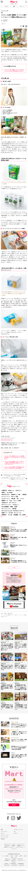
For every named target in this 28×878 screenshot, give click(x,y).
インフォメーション (20, 844)
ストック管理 (17, 500)
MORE (14, 567)
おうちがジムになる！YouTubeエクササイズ (13, 510)
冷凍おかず (5, 502)
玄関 (16, 506)
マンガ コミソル (21, 860)
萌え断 (13, 498)
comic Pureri (13, 860)
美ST (12, 857)
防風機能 (16, 514)
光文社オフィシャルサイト (9, 847)
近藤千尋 (4, 490)
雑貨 (14, 6)
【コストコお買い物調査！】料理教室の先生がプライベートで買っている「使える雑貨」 (14, 467)
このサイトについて (7, 844)
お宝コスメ (19, 490)
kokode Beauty (13, 863)
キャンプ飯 (15, 496)
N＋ (18, 498)
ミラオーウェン (6, 498)
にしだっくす (18, 512)
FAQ (14, 844)
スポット (2, 833)
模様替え (4, 514)
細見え (4, 492)
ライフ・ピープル (4, 837)
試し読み (14, 804)
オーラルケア (13, 502)
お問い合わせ (7, 845)
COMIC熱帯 (6, 860)
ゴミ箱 (10, 514)
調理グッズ (5, 500)
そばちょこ (16, 504)
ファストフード (6, 496)
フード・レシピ (22, 6)
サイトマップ (14, 848)
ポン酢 (11, 512)
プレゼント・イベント (18, 829)
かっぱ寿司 (23, 514)
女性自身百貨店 (21, 863)
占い (15, 831)
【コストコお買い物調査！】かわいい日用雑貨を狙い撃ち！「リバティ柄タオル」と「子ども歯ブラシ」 (14, 457)
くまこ (22, 498)
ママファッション (6, 504)
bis (16, 857)
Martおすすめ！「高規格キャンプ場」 (11, 494)
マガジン (7, 6)
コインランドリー (6, 508)
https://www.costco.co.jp (7, 439)
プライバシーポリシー (20, 847)
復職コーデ (4, 512)
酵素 (12, 506)
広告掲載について (20, 845)
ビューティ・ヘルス (5, 835)
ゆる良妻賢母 (5, 506)
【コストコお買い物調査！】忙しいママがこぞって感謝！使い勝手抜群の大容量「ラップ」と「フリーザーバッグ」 (14, 463)
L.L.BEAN (10, 492)
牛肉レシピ (11, 490)
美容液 (24, 494)
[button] (1, 6)
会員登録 (13, 845)
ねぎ (11, 500)
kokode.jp (6, 863)
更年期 (14, 508)
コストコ (3, 23)
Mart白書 (2, 838)
